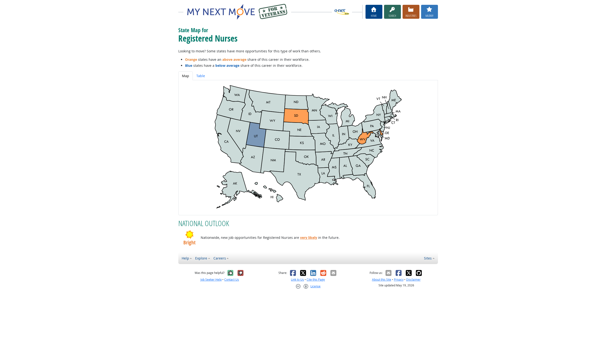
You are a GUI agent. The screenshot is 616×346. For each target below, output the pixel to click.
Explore (201, 258)
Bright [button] (189, 243)
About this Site (381, 280)
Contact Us (231, 280)
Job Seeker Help (211, 280)
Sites (428, 258)
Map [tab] (185, 76)
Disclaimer (413, 280)
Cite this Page (316, 280)
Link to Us (297, 280)
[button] (189, 234)
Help (185, 258)
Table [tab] (200, 76)
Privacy (399, 280)
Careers (219, 258)
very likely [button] (308, 237)
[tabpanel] (308, 148)
